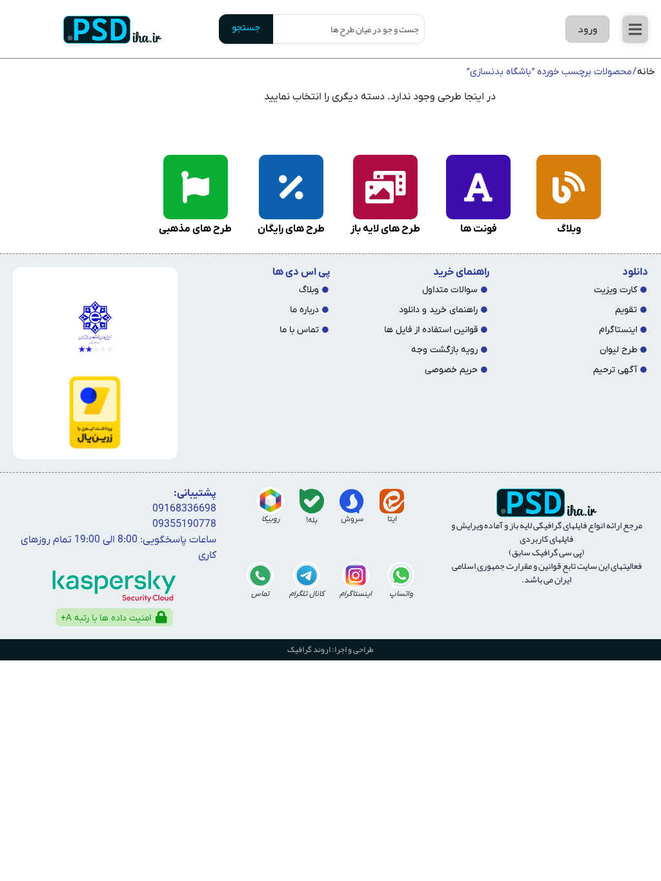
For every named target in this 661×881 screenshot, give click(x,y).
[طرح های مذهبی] (195, 187)
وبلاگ (569, 229)
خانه (646, 72)
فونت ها (478, 229)
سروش (352, 519)
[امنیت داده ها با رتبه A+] (161, 617)
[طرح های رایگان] (291, 187)
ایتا (392, 519)
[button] (635, 29)
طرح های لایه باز (385, 229)
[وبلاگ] (568, 187)
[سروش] (352, 501)
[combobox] (349, 29)
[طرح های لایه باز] (385, 187)
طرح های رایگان (291, 229)
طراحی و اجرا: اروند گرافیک (330, 649)
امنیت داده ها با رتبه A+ (106, 618)
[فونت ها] (478, 187)
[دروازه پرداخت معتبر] (93, 412)
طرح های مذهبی (195, 229)
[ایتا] (392, 501)
